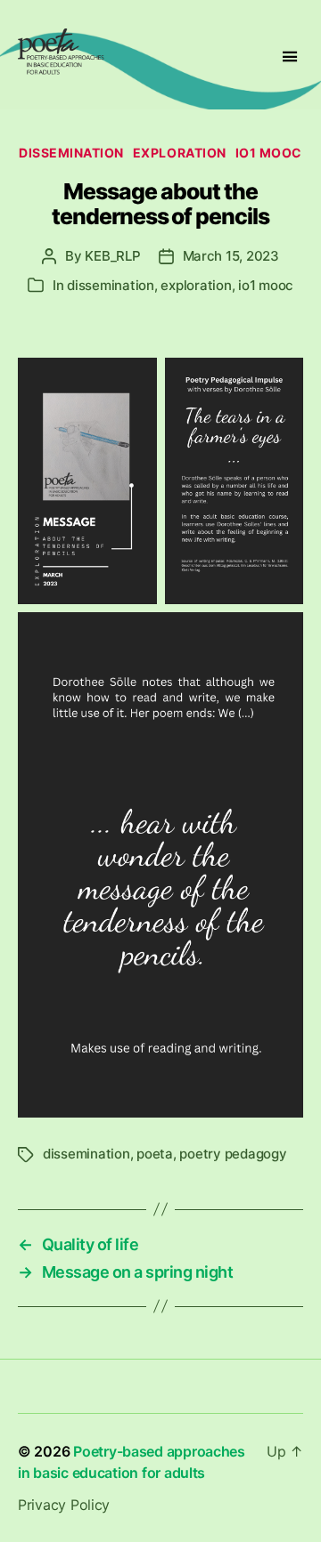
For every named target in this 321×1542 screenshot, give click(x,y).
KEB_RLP (112, 255)
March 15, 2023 (231, 255)
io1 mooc (268, 152)
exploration (179, 152)
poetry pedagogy (232, 1153)
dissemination (71, 152)
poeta (154, 1153)
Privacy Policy (64, 1505)
